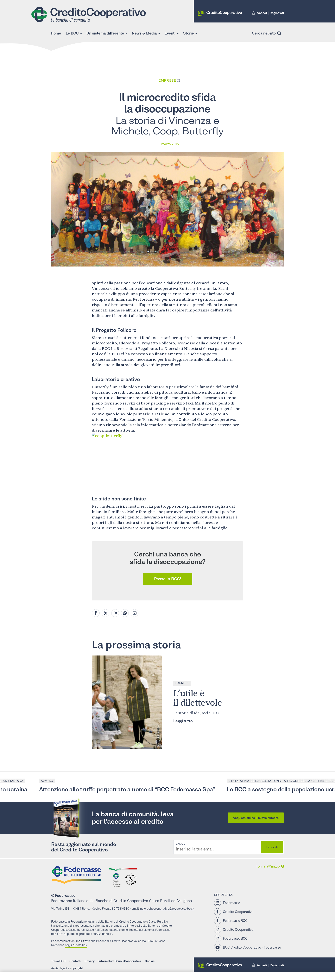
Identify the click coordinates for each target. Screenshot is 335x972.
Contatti (75, 961)
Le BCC (72, 33)
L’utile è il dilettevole (197, 698)
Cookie (150, 961)
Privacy (90, 961)
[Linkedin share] (115, 613)
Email (180, 844)
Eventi (170, 33)
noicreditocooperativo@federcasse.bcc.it (167, 908)
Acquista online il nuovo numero (256, 817)
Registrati (277, 13)
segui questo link (76, 945)
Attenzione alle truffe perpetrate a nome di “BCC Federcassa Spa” (101, 789)
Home (56, 33)
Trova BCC (58, 961)
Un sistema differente (105, 33)
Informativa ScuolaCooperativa (119, 961)
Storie (188, 33)
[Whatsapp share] (125, 613)
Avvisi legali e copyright (67, 968)
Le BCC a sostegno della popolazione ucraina (260, 789)
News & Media (144, 33)
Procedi (272, 847)
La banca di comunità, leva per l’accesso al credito (133, 817)
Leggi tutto (183, 721)
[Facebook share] (96, 613)
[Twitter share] (105, 613)
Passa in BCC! (167, 579)
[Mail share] (134, 613)
